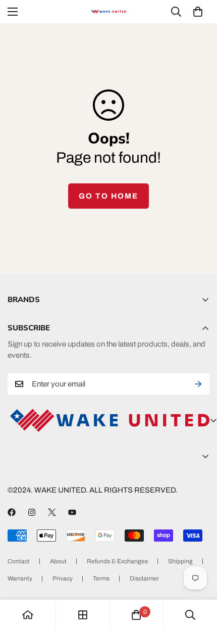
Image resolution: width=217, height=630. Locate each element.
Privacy (62, 578)
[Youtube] (72, 512)
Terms (101, 578)
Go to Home (108, 196)
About (58, 561)
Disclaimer (144, 578)
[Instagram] (32, 512)
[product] (28, 615)
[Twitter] (52, 512)
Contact (19, 561)
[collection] (83, 615)
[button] (197, 11)
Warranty (20, 578)
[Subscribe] (198, 384)
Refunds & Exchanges (117, 561)
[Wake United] (108, 12)
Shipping (180, 561)
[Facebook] (12, 512)
